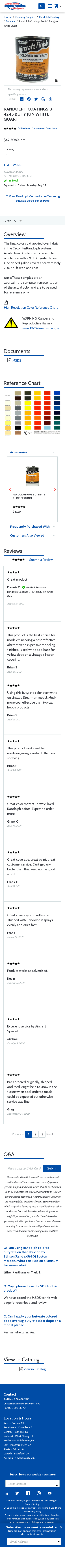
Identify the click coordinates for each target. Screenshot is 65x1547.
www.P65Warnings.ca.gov (40, 328)
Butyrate (10, 21)
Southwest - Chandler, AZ (18, 1427)
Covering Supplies (25, 17)
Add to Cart (32, 512)
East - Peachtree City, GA (17, 1444)
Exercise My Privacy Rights (44, 1500)
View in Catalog (35, 1369)
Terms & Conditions (51, 1507)
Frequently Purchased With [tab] (30, 527)
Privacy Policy (34, 1511)
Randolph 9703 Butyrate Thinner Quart (29, 496)
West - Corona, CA (14, 1423)
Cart (60, 5)
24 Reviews (24, 128)
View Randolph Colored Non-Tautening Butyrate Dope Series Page (34, 198)
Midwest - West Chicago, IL (18, 1436)
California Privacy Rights (18, 1500)
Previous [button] (10, 489)
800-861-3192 (32, 1403)
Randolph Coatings (49, 17)
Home (8, 17)
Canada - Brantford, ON (16, 1453)
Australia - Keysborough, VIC (19, 1458)
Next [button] (55, 489)
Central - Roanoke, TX (16, 1431)
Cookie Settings (32, 1504)
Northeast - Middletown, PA (19, 1440)
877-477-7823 (21, 1399)
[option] (32, 59)
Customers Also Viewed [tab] (27, 535)
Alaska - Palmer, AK (14, 1449)
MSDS (16, 360)
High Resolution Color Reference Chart (31, 307)
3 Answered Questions (44, 128)
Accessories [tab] (18, 452)
